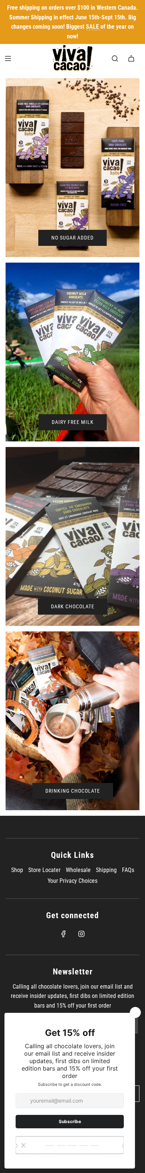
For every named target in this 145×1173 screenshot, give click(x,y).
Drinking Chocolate (72, 791)
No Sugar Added (72, 238)
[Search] (115, 58)
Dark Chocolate (72, 606)
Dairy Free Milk (73, 422)
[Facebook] (63, 934)
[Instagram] (81, 934)
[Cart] (131, 58)
